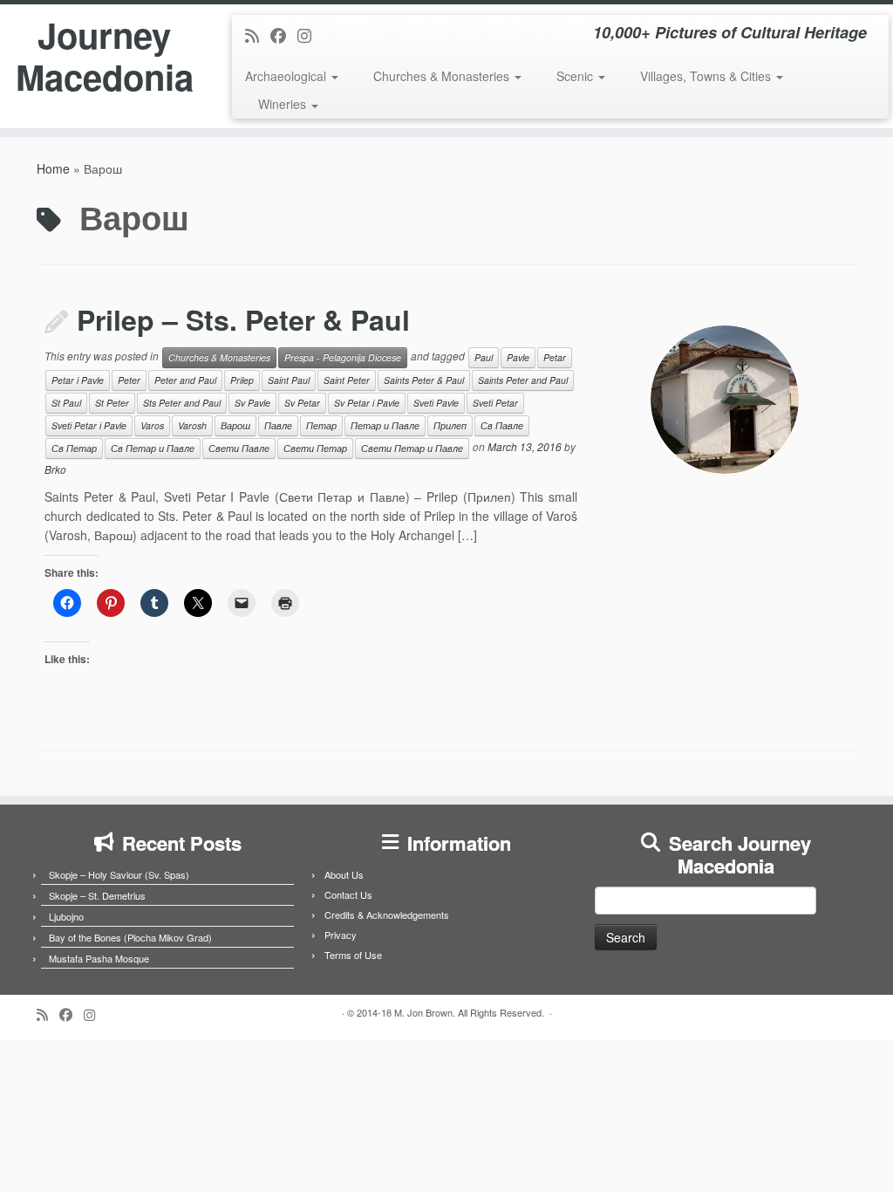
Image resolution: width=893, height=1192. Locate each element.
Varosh (192, 425)
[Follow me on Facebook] (283, 35)
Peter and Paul (185, 380)
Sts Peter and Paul (182, 402)
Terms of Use (353, 955)
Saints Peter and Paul (523, 380)
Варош (235, 425)
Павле (278, 425)
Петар (321, 425)
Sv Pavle (252, 402)
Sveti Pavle (436, 402)
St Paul (66, 402)
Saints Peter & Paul (424, 380)
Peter (129, 380)
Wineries (284, 104)
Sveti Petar (495, 402)
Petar (554, 357)
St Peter (112, 402)
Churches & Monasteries (443, 76)
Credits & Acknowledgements (386, 914)
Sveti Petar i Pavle (88, 425)
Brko (55, 469)
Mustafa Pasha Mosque (99, 958)
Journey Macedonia (105, 56)
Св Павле (502, 425)
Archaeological (287, 76)
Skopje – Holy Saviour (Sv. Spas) (119, 874)
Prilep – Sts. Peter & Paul (243, 319)
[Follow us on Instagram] (310, 35)
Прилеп (450, 425)
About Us (344, 874)
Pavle (518, 357)
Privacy (340, 935)
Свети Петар (315, 448)
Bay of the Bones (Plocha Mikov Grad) (130, 937)
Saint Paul (289, 380)
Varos (152, 425)
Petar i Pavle (77, 380)
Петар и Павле (385, 425)
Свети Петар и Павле (412, 448)
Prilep (242, 380)
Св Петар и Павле (152, 448)
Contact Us (348, 894)
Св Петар (74, 448)
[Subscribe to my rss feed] (257, 35)
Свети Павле (238, 448)
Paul (483, 357)
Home (53, 168)
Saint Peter (347, 380)
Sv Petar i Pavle (366, 402)
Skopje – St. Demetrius (97, 895)
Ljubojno (66, 916)
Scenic (576, 76)
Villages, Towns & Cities (707, 76)
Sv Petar (302, 402)
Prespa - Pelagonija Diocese (342, 357)
